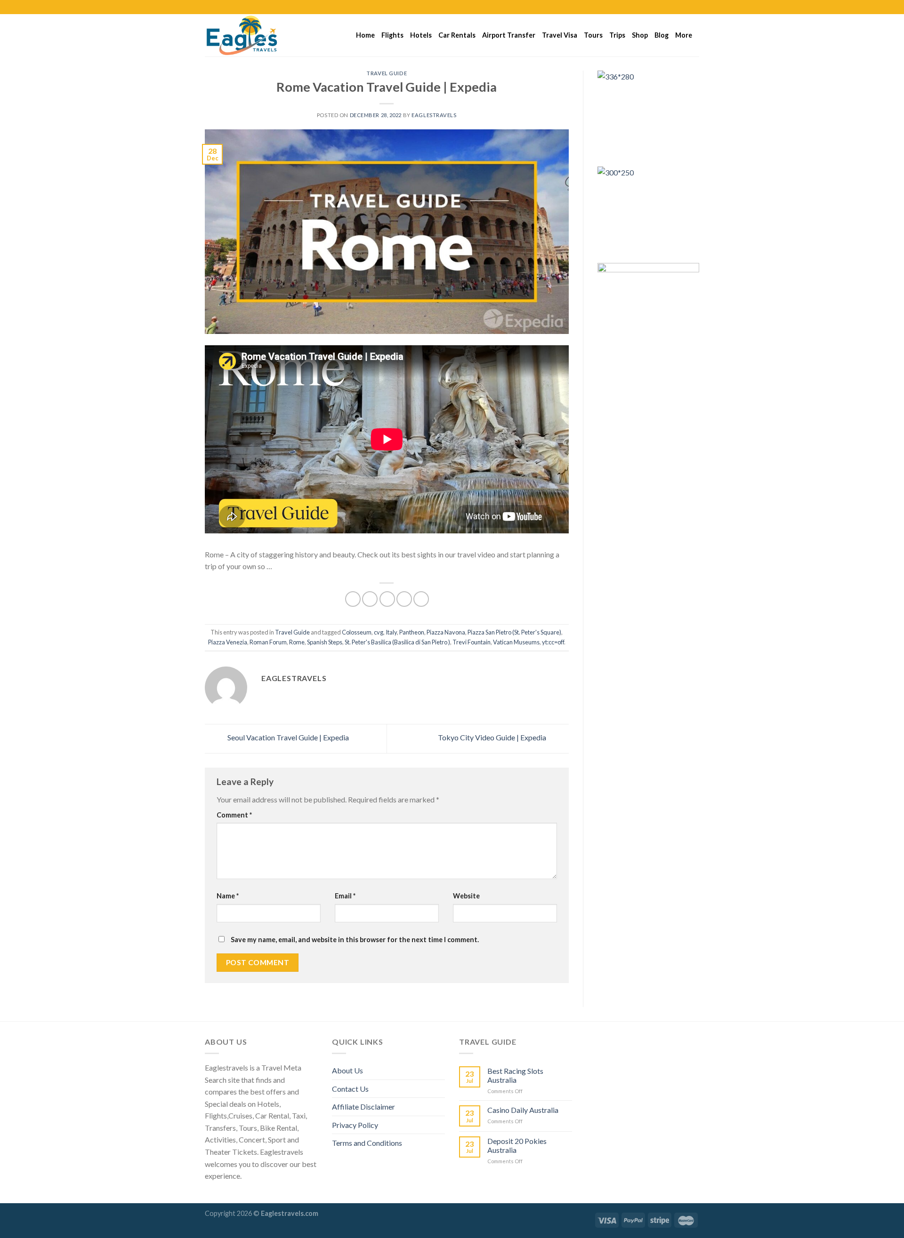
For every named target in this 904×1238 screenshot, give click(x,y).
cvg (378, 632)
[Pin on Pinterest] (404, 599)
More (683, 35)
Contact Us (350, 1088)
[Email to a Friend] (387, 599)
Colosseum (356, 632)
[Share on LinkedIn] (421, 599)
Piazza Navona (446, 632)
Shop (640, 35)
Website (466, 896)
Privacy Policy (355, 1124)
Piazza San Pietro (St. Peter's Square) (514, 632)
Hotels (421, 35)
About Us (347, 1070)
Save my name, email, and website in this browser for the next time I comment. (355, 940)
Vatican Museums (516, 642)
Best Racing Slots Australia (515, 1075)
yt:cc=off (553, 642)
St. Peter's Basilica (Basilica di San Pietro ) (397, 642)
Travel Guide (386, 73)
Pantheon (411, 632)
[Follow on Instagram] (676, 7)
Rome (297, 642)
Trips (617, 35)
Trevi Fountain (471, 642)
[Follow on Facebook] (667, 7)
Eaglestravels (434, 115)
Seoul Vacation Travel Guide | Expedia (287, 737)
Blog (661, 35)
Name (228, 896)
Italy (391, 632)
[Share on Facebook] (353, 599)
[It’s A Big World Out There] (252, 35)
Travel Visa (559, 35)
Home (365, 35)
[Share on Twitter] (370, 599)
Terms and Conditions (367, 1142)
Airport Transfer (508, 35)
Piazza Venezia (227, 642)
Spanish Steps (324, 642)
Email (345, 896)
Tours (593, 35)
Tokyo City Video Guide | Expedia (493, 737)
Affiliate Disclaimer (363, 1106)
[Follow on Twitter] (685, 7)
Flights (392, 35)
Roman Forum (268, 642)
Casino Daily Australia (522, 1109)
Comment (234, 815)
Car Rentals (457, 35)
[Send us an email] (694, 7)
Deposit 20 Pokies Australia (517, 1145)
